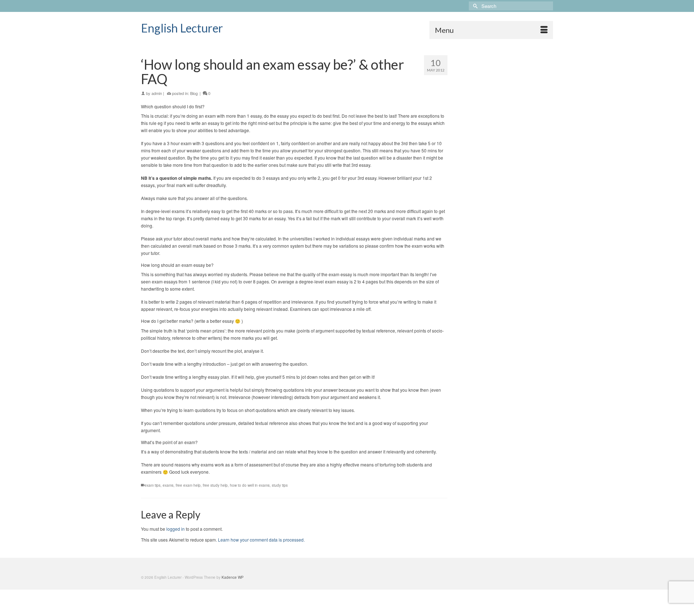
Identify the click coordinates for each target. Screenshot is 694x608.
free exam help (188, 485)
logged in (175, 529)
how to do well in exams (250, 485)
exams (168, 485)
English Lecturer (182, 28)
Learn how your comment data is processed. (261, 540)
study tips (280, 485)
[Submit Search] (474, 5)
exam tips (152, 485)
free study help (215, 485)
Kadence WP (233, 577)
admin (156, 93)
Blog (194, 93)
